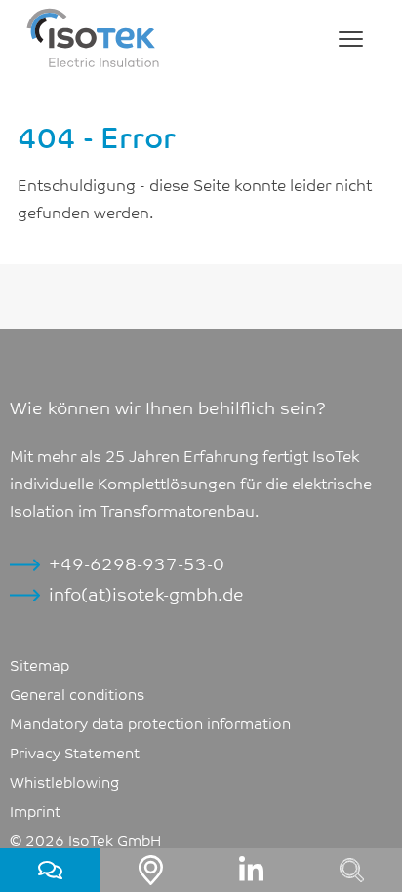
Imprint (35, 810)
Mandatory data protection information (150, 722)
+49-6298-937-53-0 (136, 563)
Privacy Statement (75, 751)
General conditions (77, 693)
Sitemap (39, 664)
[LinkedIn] (251, 870)
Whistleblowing (64, 780)
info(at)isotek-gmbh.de (146, 593)
